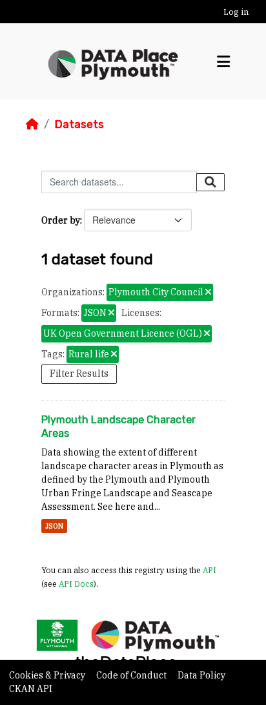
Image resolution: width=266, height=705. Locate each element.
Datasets (79, 124)
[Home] (32, 124)
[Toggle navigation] (223, 61)
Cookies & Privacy (48, 675)
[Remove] (208, 292)
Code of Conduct (132, 675)
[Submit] (210, 182)
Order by (60, 220)
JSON (54, 526)
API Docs (76, 583)
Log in (236, 11)
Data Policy (201, 675)
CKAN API (30, 689)
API (209, 570)
